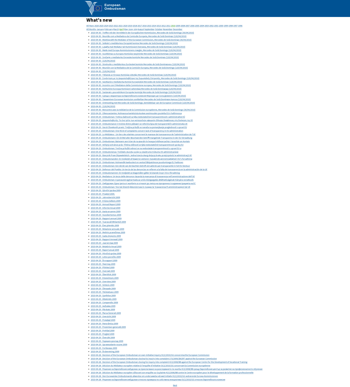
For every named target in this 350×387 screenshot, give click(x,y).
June (130, 29)
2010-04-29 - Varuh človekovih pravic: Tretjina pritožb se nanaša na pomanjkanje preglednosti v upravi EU (139, 127)
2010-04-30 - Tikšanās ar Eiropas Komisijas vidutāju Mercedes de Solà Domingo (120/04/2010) (133, 74)
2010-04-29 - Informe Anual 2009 (105, 207)
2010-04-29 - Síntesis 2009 (102, 285)
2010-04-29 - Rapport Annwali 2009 (106, 239)
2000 (221, 25)
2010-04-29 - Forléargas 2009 (104, 348)
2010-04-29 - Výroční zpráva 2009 (106, 190)
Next (175, 385)
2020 (125, 25)
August (141, 29)
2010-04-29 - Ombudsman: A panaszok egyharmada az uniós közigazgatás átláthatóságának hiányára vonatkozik (142, 179)
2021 (120, 25)
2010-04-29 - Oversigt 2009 (103, 271)
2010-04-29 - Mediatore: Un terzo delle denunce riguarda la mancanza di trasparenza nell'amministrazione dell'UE (143, 176)
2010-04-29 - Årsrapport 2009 (104, 260)
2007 (187, 25)
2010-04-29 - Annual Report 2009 (105, 204)
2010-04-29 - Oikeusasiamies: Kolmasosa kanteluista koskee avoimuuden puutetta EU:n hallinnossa (136, 113)
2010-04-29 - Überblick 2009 (103, 274)
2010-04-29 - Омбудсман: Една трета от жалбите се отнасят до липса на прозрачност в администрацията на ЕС (143, 183)
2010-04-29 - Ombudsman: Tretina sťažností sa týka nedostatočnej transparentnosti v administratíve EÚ (138, 116)
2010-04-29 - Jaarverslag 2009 (104, 242)
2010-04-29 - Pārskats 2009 (103, 309)
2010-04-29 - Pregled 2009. (103, 193)
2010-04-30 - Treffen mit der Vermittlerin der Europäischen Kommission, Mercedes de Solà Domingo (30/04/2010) (142, 32)
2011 (168, 25)
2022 (116, 25)
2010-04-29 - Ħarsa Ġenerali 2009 (106, 313)
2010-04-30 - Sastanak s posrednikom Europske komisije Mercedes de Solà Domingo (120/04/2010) (136, 92)
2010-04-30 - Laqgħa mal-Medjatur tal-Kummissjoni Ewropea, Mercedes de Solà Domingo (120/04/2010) (138, 46)
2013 (159, 25)
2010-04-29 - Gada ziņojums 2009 (106, 235)
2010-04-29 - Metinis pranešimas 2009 (108, 232)
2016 (144, 25)
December (177, 29)
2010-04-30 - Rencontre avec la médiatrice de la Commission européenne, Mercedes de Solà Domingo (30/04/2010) (143, 109)
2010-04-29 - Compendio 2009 (104, 302)
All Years (90, 25)
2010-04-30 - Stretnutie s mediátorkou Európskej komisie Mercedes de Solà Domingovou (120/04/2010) (138, 64)
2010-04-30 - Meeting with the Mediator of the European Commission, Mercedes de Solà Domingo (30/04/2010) (141, 39)
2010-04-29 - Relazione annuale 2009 (107, 229)
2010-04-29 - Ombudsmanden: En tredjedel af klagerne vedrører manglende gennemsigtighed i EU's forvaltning (141, 158)
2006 (192, 25)
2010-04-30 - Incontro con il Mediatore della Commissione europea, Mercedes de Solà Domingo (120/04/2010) (141, 85)
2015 (149, 25)
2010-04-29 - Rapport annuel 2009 (106, 218)
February (108, 29)
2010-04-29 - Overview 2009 (103, 281)
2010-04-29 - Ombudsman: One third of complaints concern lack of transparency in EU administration (137, 130)
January (100, 29)
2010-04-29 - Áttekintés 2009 (103, 299)
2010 (173, 25)
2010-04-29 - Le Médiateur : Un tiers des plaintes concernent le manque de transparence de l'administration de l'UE (143, 134)
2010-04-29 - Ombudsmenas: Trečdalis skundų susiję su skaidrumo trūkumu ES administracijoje (134, 151)
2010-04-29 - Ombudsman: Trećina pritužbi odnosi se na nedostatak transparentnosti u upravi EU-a (136, 148)
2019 (130, 25)
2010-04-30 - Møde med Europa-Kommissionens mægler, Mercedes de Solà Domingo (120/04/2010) (136, 50)
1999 (226, 25)
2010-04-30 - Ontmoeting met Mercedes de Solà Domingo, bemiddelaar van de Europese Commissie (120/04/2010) (143, 102)
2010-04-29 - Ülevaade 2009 (103, 288)
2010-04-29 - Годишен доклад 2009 (107, 341)
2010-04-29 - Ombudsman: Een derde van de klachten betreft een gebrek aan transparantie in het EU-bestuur (140, 165)
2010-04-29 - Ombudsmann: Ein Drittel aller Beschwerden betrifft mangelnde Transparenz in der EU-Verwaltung (141, 137)
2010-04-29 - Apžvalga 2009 (103, 306)
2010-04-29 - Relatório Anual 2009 (106, 246)
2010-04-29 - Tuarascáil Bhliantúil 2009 (108, 221)
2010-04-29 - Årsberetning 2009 (105, 351)
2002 (211, 25)
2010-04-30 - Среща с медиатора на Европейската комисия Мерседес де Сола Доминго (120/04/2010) (138, 95)
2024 (106, 25)
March (116, 29)
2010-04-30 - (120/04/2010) (103, 60)
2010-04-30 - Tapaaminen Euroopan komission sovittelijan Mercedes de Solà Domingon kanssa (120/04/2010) (141, 99)
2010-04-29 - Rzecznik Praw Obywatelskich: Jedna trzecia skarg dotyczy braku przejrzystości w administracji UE (141, 155)
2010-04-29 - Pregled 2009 (102, 334)
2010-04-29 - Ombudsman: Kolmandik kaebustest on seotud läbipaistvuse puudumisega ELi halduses (137, 162)
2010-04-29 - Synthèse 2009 (103, 295)
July (135, 29)
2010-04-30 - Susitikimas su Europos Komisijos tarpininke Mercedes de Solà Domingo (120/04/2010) (136, 53)
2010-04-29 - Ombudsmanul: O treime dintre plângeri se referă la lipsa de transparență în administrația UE (139, 123)
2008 (183, 25)
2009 (178, 25)
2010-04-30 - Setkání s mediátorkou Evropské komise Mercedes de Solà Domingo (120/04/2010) (134, 43)
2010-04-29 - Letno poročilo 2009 (106, 256)
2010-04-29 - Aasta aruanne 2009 (105, 211)
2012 (163, 25)
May (126, 29)
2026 (96, 25)
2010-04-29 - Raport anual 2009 (105, 249)
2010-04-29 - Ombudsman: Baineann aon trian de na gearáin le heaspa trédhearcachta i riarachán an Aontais (140, 141)
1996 (240, 25)
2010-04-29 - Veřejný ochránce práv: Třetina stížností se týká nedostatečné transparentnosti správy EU (137, 144)
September (149, 29)
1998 (230, 25)
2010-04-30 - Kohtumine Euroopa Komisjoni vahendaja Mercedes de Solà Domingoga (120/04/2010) (136, 88)
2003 (207, 25)
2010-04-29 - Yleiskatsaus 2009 (105, 291)
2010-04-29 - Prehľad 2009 (102, 330)
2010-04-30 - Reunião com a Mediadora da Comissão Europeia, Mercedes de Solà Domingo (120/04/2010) (138, 36)
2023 (111, 25)
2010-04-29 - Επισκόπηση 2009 (105, 278)
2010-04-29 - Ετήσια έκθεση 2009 (105, 200)
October (159, 29)
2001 (216, 25)
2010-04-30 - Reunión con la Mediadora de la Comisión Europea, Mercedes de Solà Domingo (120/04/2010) (139, 67)
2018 (135, 25)
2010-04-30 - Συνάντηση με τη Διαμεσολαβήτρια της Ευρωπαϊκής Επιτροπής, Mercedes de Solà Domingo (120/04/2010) (145, 78)
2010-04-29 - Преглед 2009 (103, 264)
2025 (101, 25)
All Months (91, 29)
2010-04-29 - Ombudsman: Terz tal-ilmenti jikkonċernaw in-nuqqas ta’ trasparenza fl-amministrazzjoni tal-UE (140, 186)
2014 (154, 25)
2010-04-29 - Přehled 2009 (102, 267)
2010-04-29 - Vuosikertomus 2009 (106, 214)
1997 (235, 25)
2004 (202, 25)
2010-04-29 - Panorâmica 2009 (104, 323)
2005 (197, 25)
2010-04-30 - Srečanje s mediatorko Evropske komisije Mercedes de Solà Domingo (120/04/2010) (135, 57)
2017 (140, 25)
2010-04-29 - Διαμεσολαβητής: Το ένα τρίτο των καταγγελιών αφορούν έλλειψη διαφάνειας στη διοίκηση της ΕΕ (142, 120)
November (168, 29)
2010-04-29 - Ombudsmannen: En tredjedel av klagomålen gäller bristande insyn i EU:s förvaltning (135, 172)
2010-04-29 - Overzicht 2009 (103, 316)
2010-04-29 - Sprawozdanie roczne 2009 (109, 344)
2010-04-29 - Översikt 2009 (103, 337)
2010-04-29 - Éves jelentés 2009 (105, 225)
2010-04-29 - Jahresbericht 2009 (105, 197)
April (121, 29)
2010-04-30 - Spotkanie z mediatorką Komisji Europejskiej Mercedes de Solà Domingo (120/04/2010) (136, 81)
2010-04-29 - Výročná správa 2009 (106, 253)
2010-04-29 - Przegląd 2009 (103, 320)
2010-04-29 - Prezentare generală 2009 (108, 327)
